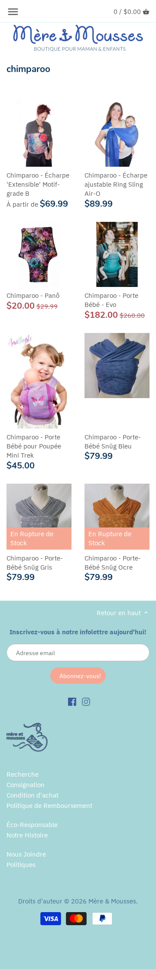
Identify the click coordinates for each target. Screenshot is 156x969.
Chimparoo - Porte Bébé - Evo (111, 300)
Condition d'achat (32, 795)
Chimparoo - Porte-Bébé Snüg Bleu (112, 441)
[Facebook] (72, 701)
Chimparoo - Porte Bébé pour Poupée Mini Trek (33, 446)
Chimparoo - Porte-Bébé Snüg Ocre (112, 562)
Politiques (21, 864)
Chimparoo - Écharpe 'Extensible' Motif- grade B (37, 184)
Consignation (25, 785)
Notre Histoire (27, 835)
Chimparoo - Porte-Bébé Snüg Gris (34, 562)
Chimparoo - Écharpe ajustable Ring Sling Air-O (115, 184)
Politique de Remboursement (49, 805)
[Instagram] (86, 701)
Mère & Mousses (112, 901)
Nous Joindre (26, 854)
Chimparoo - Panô (32, 295)
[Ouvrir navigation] (13, 11)
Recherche (22, 774)
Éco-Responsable (32, 825)
